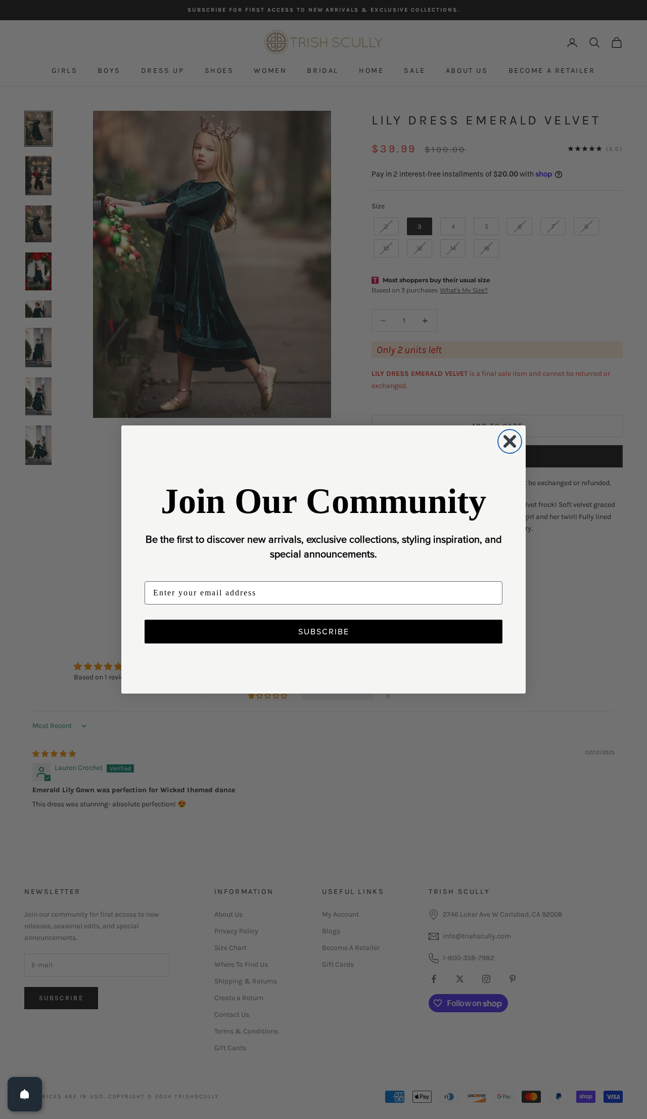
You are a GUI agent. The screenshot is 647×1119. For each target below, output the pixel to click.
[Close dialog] (510, 441)
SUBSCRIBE (323, 631)
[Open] (25, 1094)
